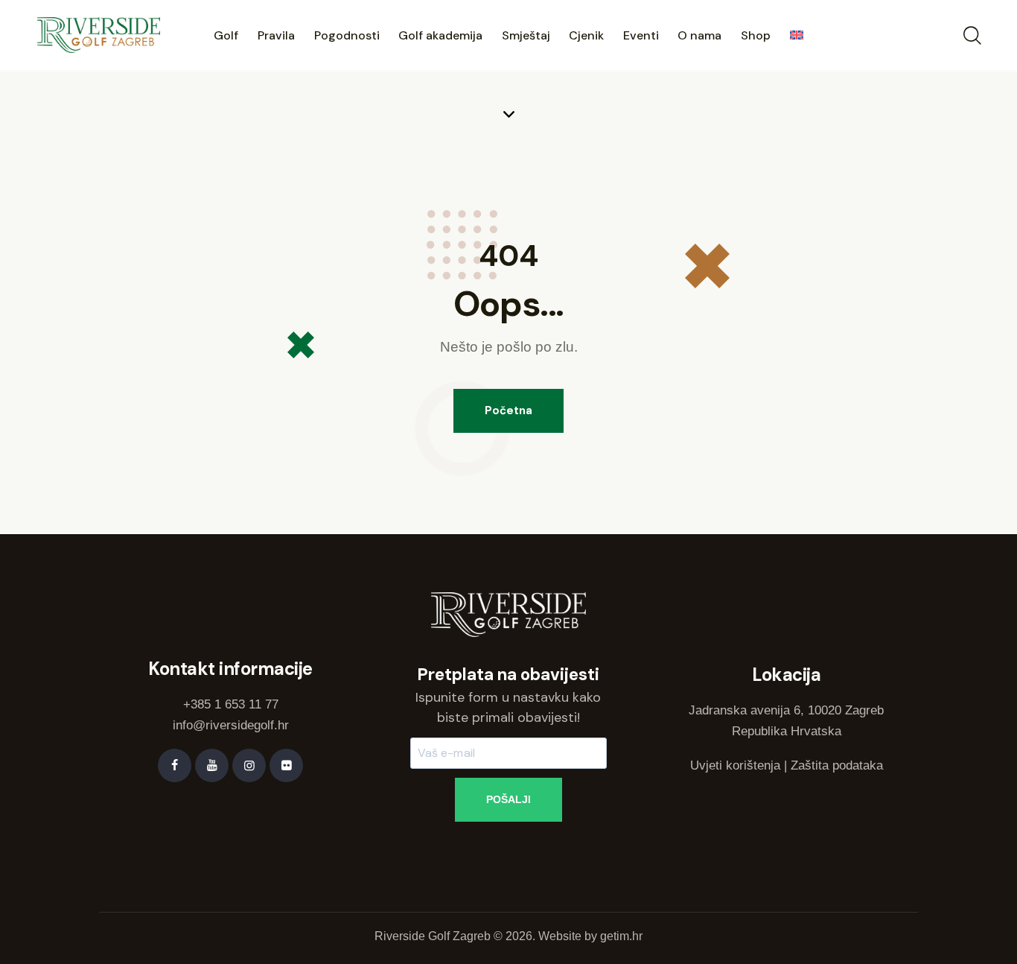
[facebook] (174, 765)
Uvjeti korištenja (735, 765)
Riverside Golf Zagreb (432, 936)
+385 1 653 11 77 (230, 704)
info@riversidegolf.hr (231, 725)
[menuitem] (796, 37)
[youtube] (212, 765)
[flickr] (286, 765)
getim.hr (621, 936)
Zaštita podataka (837, 765)
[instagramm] (249, 765)
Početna (508, 410)
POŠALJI (508, 799)
